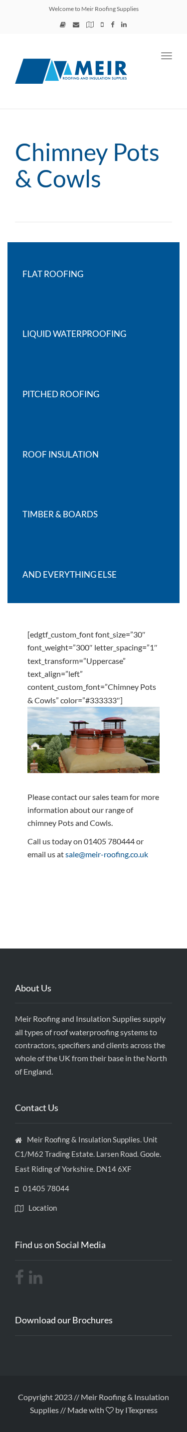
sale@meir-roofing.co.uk (106, 854)
